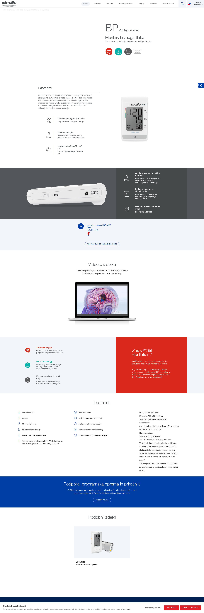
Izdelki (85, 3)
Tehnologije (97, 3)
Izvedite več (126, 609)
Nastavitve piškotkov (153, 608)
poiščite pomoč (102, 500)
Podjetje (141, 3)
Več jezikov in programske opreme (102, 244)
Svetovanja (153, 3)
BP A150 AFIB (45, 10)
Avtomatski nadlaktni (32, 10)
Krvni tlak (20, 10)
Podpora (110, 3)
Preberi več (102, 547)
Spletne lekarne (168, 3)
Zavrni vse (171, 608)
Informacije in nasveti (125, 3)
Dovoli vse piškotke (190, 608)
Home (4, 10)
